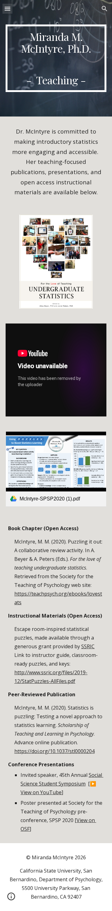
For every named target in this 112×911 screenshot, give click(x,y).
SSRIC (88, 646)
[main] (56, 58)
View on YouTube (41, 792)
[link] (56, 469)
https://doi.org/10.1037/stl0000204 (54, 751)
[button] (7, 8)
